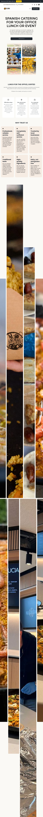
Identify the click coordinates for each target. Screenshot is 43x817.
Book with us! (21, 38)
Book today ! (35, 8)
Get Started (19, 1)
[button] (30, 8)
